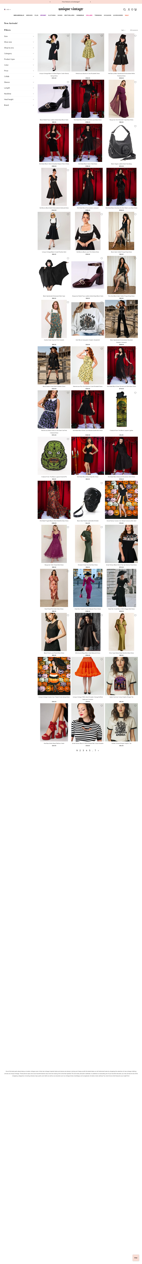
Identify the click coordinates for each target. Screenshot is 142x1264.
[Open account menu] (129, 9)
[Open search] (124, 9)
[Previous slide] (41, 52)
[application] (136, 1258)
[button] (123, 30)
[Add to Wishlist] (67, 35)
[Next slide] (67, 52)
